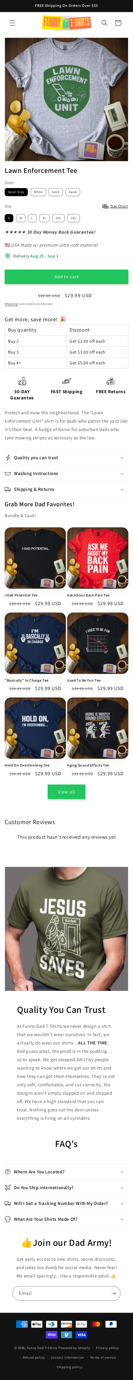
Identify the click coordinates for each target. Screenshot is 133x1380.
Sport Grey (16, 192)
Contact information (67, 1357)
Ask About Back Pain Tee (88, 595)
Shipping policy (69, 1367)
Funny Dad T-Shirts (42, 1348)
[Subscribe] (113, 1293)
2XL (58, 218)
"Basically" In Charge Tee (27, 680)
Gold (55, 192)
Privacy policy (107, 1348)
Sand (73, 192)
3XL (73, 218)
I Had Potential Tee (21, 595)
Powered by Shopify (74, 1348)
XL (44, 218)
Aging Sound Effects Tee (88, 765)
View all (66, 792)
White (38, 192)
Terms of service (103, 1357)
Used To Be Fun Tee (84, 680)
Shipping (11, 304)
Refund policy (34, 1357)
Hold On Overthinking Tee (27, 765)
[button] (12, 23)
